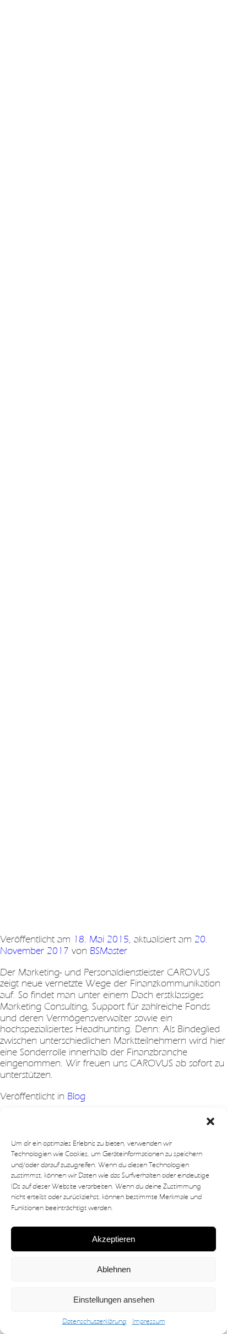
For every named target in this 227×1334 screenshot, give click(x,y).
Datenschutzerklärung (94, 1321)
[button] (210, 1121)
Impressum (148, 1321)
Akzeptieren (113, 1239)
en (48, 21)
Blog (76, 1096)
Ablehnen (114, 1269)
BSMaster (108, 951)
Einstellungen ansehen (113, 1299)
